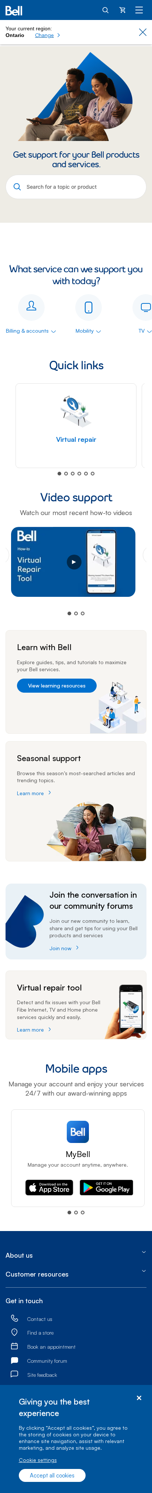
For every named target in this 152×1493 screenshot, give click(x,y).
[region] (76, 1439)
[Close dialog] (139, 1398)
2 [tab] (66, 473)
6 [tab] (92, 473)
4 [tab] (79, 473)
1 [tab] (59, 473)
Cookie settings (38, 1460)
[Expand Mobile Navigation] (139, 9)
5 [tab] (86, 473)
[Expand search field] (106, 9)
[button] (48, 35)
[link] (14, 1318)
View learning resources (57, 685)
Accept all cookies (52, 1475)
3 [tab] (73, 473)
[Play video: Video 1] (76, 566)
